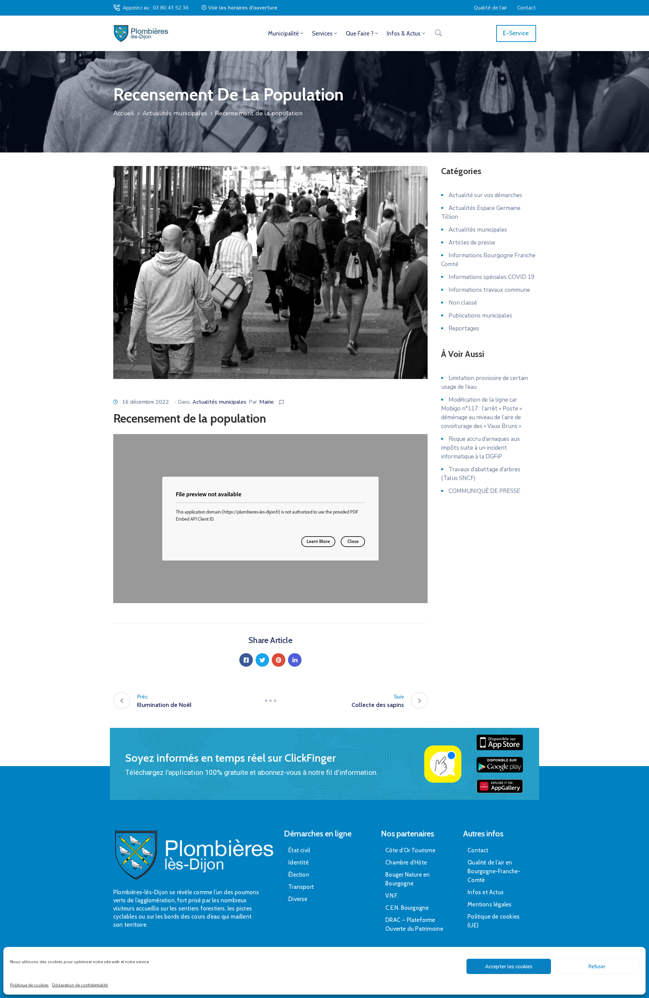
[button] (239, 8)
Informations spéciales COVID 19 (491, 277)
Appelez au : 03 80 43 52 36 (156, 7)
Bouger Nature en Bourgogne (407, 879)
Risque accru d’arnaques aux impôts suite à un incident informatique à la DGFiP (480, 447)
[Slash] (270, 700)
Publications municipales (480, 315)
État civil (299, 850)
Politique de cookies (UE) (493, 921)
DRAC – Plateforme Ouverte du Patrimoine (414, 924)
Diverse (297, 899)
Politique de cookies (29, 985)
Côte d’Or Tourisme (410, 850)
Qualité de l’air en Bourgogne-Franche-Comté (494, 871)
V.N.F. (391, 895)
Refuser (596, 966)
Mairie (266, 402)
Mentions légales (489, 904)
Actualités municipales (174, 113)
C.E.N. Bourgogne (407, 907)
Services (322, 33)
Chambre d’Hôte (406, 862)
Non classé (463, 303)
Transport (301, 886)
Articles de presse (472, 242)
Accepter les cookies (508, 966)
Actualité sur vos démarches (485, 195)
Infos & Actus (403, 33)
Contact (477, 850)
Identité (298, 862)
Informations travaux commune (489, 290)
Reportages (464, 328)
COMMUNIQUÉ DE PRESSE (484, 491)
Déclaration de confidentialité (80, 985)
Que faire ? (360, 33)
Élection (298, 874)
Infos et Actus (485, 892)
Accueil (123, 113)
